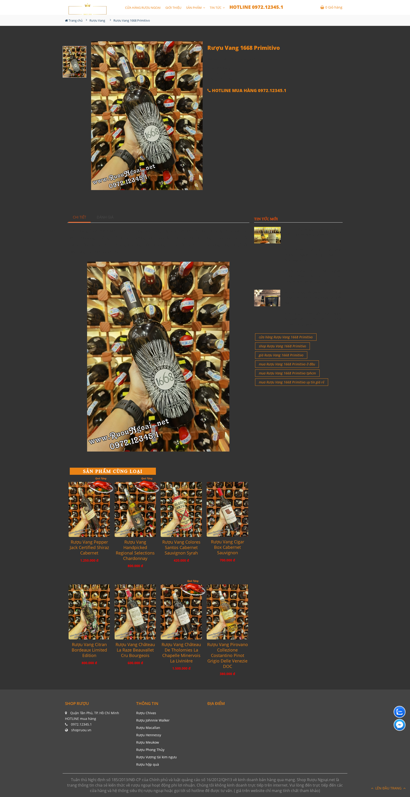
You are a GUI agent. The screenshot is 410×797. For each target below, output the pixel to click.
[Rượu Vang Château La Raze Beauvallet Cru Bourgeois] (135, 611)
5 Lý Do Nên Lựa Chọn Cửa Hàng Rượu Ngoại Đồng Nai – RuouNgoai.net (313, 254)
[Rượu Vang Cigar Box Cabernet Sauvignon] (227, 509)
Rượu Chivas (146, 713)
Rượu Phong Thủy (150, 749)
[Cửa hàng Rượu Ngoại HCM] (88, 9)
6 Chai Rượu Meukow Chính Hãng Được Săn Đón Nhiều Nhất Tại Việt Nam (313, 297)
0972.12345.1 (81, 724)
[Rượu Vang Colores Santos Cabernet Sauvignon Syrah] (181, 509)
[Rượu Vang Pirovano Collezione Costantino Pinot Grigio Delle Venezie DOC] (227, 611)
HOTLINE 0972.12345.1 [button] (256, 7)
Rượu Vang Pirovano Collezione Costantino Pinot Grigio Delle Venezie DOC (227, 655)
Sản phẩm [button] (194, 7)
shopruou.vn (81, 730)
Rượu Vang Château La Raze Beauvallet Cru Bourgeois (135, 650)
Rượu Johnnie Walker (153, 720)
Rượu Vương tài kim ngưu (156, 757)
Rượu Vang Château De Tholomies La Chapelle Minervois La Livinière (181, 653)
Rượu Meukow (147, 742)
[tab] (79, 217)
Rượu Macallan (148, 727)
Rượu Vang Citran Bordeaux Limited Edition (89, 650)
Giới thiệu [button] (173, 7)
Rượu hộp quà (147, 764)
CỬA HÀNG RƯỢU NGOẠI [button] (143, 7)
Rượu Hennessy (148, 735)
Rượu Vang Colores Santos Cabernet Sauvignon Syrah (181, 547)
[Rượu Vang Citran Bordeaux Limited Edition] (89, 611)
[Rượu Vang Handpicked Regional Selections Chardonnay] (135, 509)
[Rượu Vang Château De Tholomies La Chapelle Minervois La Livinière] (181, 611)
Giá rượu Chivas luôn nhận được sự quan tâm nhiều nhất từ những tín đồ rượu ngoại (313, 318)
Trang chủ (75, 20)
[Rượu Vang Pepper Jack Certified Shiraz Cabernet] (89, 509)
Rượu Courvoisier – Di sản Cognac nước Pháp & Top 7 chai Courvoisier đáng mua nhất (313, 276)
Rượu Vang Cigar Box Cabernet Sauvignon (227, 547)
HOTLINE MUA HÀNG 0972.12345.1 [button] (248, 90)
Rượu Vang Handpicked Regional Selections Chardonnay (135, 550)
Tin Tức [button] (216, 7)
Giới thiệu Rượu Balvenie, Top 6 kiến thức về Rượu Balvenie (314, 232)
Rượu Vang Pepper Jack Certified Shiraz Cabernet (89, 547)
